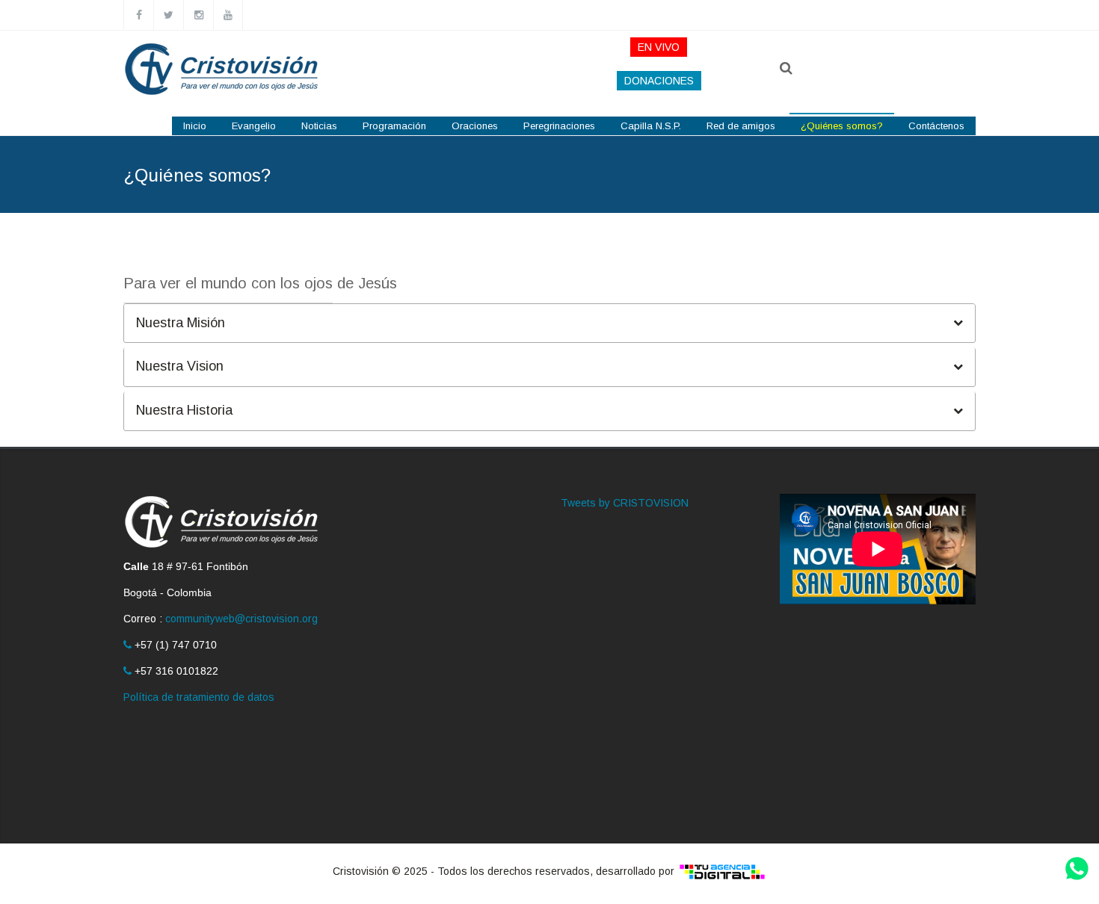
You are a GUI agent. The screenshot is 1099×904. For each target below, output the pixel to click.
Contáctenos (936, 125)
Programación (394, 125)
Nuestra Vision (180, 367)
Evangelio (254, 125)
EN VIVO (659, 47)
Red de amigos (740, 125)
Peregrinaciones (559, 125)
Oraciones (475, 125)
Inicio (194, 125)
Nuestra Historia (184, 411)
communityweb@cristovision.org (241, 619)
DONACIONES (659, 81)
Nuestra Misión (180, 323)
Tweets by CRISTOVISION (625, 503)
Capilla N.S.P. (651, 125)
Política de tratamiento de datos (198, 697)
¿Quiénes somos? (842, 125)
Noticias (319, 125)
